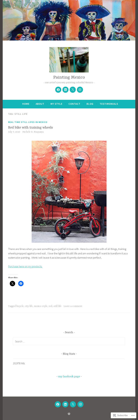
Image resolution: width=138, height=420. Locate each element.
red (50, 306)
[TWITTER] (73, 404)
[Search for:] (69, 341)
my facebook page (69, 376)
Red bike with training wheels (30, 128)
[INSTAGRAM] (80, 404)
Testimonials (109, 103)
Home (25, 103)
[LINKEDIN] (65, 404)
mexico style (40, 306)
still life (57, 306)
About (40, 103)
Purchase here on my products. (25, 266)
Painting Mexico (69, 77)
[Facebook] (58, 89)
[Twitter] (72, 89)
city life (29, 306)
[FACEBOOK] (57, 404)
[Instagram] (80, 89)
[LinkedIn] (65, 89)
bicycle (20, 306)
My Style (56, 103)
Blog (90, 103)
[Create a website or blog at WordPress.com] (69, 413)
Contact (74, 103)
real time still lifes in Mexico (27, 122)
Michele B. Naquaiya (33, 132)
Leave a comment (73, 306)
